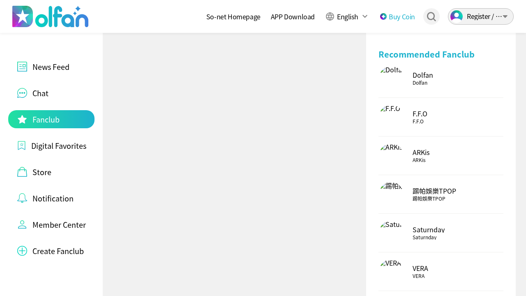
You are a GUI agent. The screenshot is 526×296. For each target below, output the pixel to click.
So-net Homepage (233, 16)
